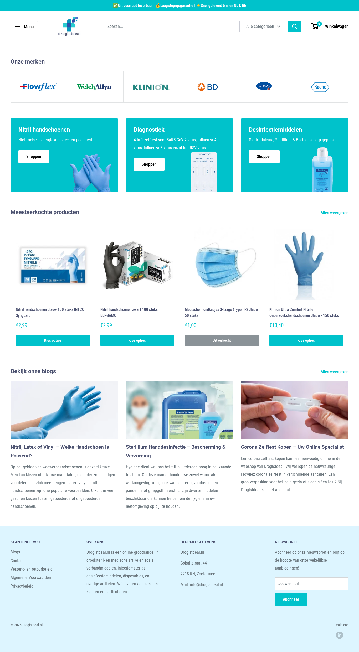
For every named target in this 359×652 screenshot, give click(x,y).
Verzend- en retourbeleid (32, 569)
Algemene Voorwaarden (31, 577)
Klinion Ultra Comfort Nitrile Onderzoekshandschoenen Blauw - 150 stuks (304, 312)
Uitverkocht (222, 340)
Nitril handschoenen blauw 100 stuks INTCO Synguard (50, 312)
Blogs (15, 552)
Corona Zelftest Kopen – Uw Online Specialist (292, 447)
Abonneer (291, 599)
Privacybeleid (22, 586)
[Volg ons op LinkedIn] (339, 635)
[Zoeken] (294, 26)
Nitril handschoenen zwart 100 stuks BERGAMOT (129, 312)
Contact (17, 560)
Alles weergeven (335, 212)
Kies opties (52, 340)
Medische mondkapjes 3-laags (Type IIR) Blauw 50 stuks (221, 312)
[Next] (348, 286)
